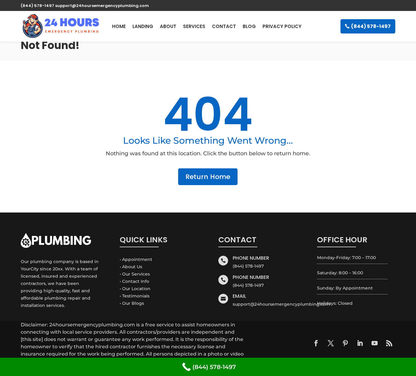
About (168, 26)
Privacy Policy (282, 26)
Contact (224, 26)
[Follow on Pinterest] (345, 343)
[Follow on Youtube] (374, 343)
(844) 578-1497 (371, 26)
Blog (249, 26)
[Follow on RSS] (389, 343)
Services (194, 26)
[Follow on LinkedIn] (360, 343)
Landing (142, 26)
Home (119, 26)
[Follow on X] (331, 343)
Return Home (207, 176)
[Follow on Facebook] (316, 343)
